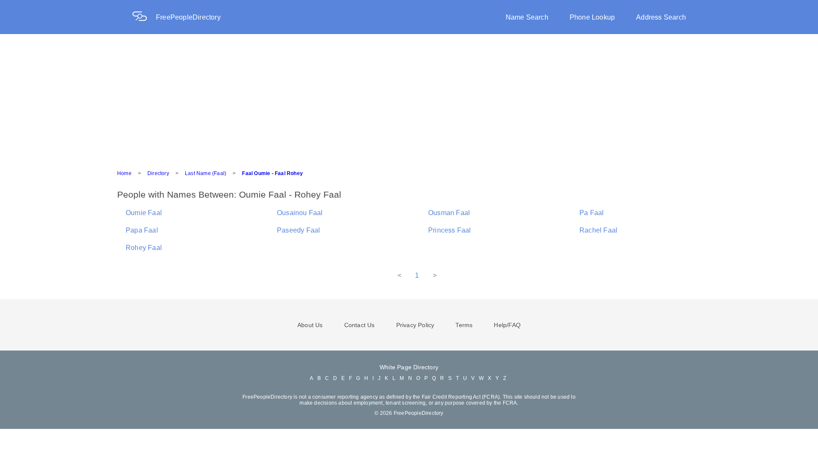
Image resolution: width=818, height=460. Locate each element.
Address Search (661, 17)
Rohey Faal (144, 247)
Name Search (527, 17)
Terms (463, 325)
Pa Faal (591, 212)
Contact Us (359, 325)
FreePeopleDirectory (188, 17)
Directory (158, 173)
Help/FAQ (507, 325)
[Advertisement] (409, 98)
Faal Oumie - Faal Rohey (272, 173)
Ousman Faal (449, 212)
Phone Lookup (592, 17)
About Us (310, 325)
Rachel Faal (598, 230)
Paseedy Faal (298, 230)
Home (124, 173)
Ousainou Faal (300, 212)
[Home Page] (144, 17)
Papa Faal (142, 230)
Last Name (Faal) (205, 173)
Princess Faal (449, 230)
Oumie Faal (144, 212)
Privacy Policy (415, 325)
